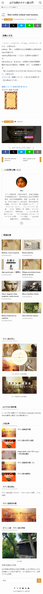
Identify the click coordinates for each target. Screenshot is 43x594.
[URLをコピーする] (37, 25)
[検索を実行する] (39, 580)
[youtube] (23, 588)
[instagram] (20, 588)
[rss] (26, 588)
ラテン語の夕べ (15, 374)
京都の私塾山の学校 (9, 565)
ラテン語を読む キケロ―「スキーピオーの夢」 (19, 493)
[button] (5, 25)
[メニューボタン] (3, 2)
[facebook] (15, 588)
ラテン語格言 (8, 19)
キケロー (5, 77)
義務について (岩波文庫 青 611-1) (14, 87)
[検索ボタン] (40, 2)
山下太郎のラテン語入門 (21, 3)
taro (21, 190)
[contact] (28, 588)
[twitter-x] (21, 223)
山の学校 (5, 569)
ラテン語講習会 (15, 396)
